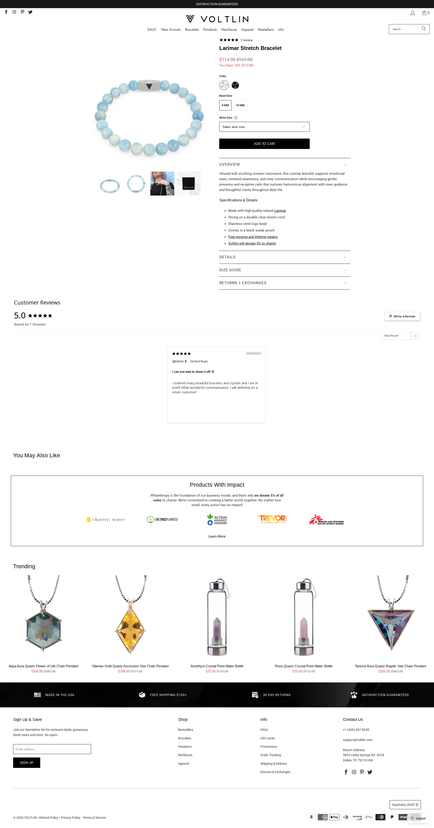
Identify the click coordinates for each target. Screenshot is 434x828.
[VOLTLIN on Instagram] (14, 12)
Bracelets (184, 738)
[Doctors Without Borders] (326, 519)
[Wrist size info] (236, 118)
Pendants (185, 746)
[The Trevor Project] (272, 519)
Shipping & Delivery (273, 763)
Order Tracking (270, 755)
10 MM (240, 105)
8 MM (225, 105)
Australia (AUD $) (405, 805)
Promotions (268, 746)
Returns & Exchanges (275, 772)
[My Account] (412, 13)
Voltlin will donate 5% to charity (252, 243)
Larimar (280, 211)
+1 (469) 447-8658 (356, 729)
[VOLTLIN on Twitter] (30, 12)
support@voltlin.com (357, 740)
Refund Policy (48, 817)
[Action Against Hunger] (217, 519)
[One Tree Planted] (162, 519)
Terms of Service (94, 817)
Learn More (217, 536)
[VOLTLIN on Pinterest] (22, 12)
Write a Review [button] (404, 316)
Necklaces (185, 755)
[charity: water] (107, 519)
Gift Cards (267, 738)
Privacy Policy (70, 817)
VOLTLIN (30, 817)
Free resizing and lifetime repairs (253, 237)
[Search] (423, 29)
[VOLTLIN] (217, 19)
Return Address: (354, 750)
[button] (281, 29)
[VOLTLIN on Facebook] (5, 12)
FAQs (264, 729)
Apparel (183, 763)
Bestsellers (185, 729)
